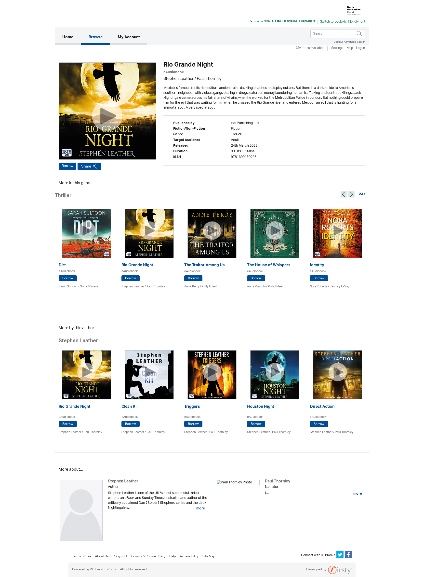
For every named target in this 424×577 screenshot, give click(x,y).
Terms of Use (81, 556)
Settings (337, 48)
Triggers (192, 407)
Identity (317, 265)
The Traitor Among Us (204, 265)
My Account (129, 38)
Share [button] (86, 166)
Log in (360, 48)
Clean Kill (129, 407)
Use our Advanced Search (349, 42)
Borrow (67, 166)
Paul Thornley (209, 79)
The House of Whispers (269, 265)
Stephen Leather (178, 79)
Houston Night (260, 407)
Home (71, 37)
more (200, 508)
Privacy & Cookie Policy (148, 556)
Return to (282, 22)
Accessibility (189, 556)
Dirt (62, 265)
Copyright (120, 556)
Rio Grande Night (137, 265)
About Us (102, 556)
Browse (96, 38)
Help (349, 48)
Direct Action (322, 407)
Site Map (208, 556)
